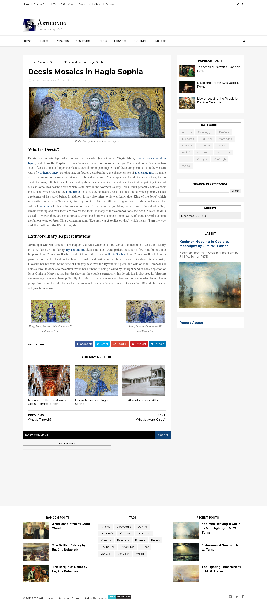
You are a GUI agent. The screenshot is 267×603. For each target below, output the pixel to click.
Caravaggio (205, 132)
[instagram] (243, 4)
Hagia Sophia (116, 254)
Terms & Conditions (64, 4)
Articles (43, 41)
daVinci (224, 132)
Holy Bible (73, 192)
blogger (163, 435)
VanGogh (220, 159)
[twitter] (238, 4)
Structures (141, 41)
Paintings (62, 41)
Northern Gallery (48, 172)
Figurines (120, 41)
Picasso (221, 145)
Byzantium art (75, 249)
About (98, 4)
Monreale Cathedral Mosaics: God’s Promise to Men (47, 402)
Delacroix (188, 138)
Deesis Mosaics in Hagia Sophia (91, 402)
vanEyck (202, 159)
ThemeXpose (100, 598)
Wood (186, 165)
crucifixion (45, 206)
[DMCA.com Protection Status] (119, 598)
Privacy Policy (42, 4)
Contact (110, 4)
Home (26, 4)
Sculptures (83, 41)
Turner (186, 159)
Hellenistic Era (144, 172)
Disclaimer (85, 4)
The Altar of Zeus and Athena (142, 400)
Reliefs (102, 41)
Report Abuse (191, 322)
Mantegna (225, 138)
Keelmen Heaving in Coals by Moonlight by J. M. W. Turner (221, 528)
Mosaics (160, 41)
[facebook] (233, 4)
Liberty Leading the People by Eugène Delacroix (218, 100)
